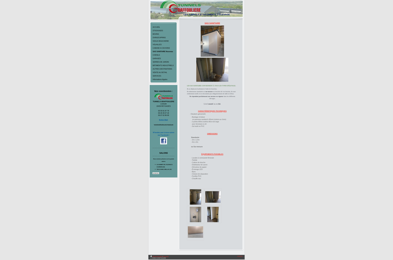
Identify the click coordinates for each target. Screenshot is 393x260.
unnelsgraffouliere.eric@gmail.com (163, 124)
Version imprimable (157, 256)
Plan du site (166, 256)
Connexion (240, 256)
